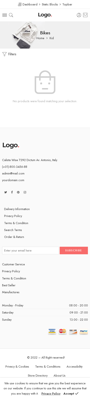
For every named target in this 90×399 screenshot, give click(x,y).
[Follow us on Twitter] (5, 192)
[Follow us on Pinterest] (18, 192)
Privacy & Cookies (17, 366)
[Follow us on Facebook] (12, 192)
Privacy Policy (13, 216)
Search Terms (13, 230)
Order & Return (14, 237)
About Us (60, 375)
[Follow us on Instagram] (25, 192)
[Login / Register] (79, 15)
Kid (52, 38)
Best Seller (8, 285)
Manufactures (10, 292)
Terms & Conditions (47, 366)
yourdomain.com (13, 180)
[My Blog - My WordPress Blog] (45, 15)
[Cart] (85, 15)
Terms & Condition (16, 223)
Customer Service (13, 264)
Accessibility (74, 366)
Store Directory (38, 375)
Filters (11, 54)
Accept (68, 393)
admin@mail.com (13, 173)
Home (40, 38)
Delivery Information (17, 209)
